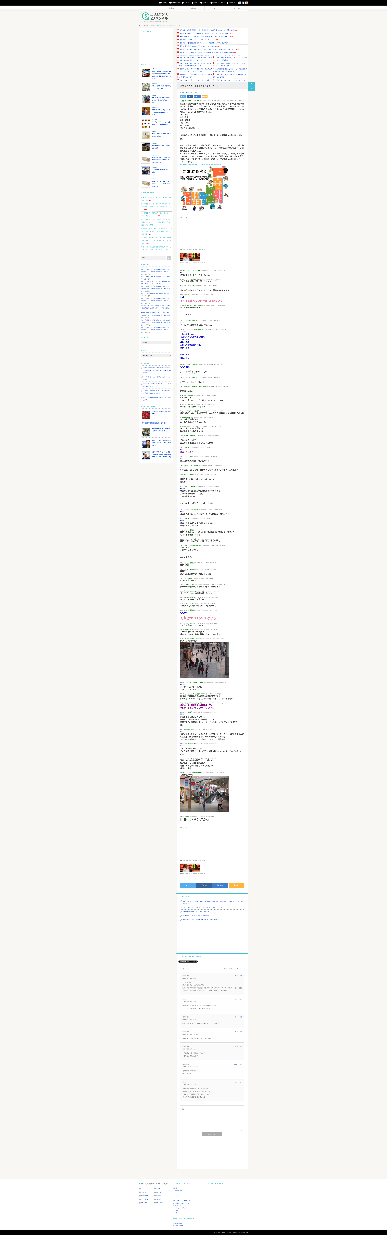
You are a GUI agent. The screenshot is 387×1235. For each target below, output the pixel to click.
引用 (241, 975)
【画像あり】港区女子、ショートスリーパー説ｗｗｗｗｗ (198, 40)
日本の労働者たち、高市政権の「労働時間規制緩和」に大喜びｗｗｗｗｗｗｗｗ (205, 36)
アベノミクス (215, 8)
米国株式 (158, 1195)
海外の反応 (205, 3)
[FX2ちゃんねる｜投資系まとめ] (155, 17)
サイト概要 (237, 8)
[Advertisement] (211, 17)
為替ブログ (232, 3)
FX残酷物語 (144, 1192)
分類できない (185, 92)
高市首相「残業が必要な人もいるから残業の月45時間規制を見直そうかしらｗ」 (161, 112)
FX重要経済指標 (175, 3)
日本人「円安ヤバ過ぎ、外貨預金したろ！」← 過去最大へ (161, 87)
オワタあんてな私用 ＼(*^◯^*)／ (182, 1203)
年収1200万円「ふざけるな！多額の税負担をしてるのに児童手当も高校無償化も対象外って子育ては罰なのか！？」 (213, 902)
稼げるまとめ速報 (178, 1225)
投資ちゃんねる (177, 1223)
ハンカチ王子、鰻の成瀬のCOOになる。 (161, 171)
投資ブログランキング (218, 3)
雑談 (191, 92)
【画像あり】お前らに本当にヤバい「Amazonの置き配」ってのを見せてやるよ (205, 43)
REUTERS (187, 3)
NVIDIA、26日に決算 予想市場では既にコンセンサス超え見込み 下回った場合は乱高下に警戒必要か (156, 231)
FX (150, 8)
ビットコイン (144, 1199)
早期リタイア (159, 1202)
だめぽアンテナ (177, 1210)
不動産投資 (144, 1202)
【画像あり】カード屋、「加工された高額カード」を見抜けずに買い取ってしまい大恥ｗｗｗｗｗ (156, 240)
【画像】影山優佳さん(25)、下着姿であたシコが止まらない (198, 46)
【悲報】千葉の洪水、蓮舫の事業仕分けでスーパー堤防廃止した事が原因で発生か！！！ (208, 49)
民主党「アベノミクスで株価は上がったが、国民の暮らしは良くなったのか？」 (206, 907)
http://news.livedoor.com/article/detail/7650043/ (200, 164)
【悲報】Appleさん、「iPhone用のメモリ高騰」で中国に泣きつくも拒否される (205, 33)
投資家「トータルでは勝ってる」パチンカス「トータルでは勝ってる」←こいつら (161, 184)
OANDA (196, 3)
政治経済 (193, 8)
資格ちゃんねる (177, 1190)
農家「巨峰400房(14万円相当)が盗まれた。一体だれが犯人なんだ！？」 (161, 100)
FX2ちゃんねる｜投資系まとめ (229, 1232)
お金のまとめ (177, 1205)
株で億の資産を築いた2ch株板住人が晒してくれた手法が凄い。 (201, 920)
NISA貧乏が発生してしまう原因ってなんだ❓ (161, 147)
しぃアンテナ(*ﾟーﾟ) (179, 1208)
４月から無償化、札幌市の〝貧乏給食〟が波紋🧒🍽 (161, 135)
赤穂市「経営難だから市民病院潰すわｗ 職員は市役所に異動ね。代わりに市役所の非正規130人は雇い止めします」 (161, 75)
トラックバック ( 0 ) (229, 968)
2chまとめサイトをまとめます (181, 1200)
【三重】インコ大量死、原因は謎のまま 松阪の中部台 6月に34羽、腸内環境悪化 (206, 52)
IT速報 (175, 1188)
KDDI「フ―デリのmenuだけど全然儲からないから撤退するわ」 (161, 123)
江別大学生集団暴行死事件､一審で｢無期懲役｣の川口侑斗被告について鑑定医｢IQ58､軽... (207, 30)
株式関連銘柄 (144, 1195)
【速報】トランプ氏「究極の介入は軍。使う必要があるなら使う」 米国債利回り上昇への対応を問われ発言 (156, 222)
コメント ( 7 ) (240, 968)
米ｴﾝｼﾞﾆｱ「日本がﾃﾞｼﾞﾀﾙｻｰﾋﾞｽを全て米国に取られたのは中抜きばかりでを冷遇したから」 (161, 160)
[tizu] (204, 210)
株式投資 (171, 8)
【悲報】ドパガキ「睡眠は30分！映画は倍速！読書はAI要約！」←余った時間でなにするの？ (156, 206)
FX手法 (158, 1188)
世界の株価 (164, 3)
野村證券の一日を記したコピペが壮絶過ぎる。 (196, 911)
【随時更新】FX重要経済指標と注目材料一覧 (196, 915)
